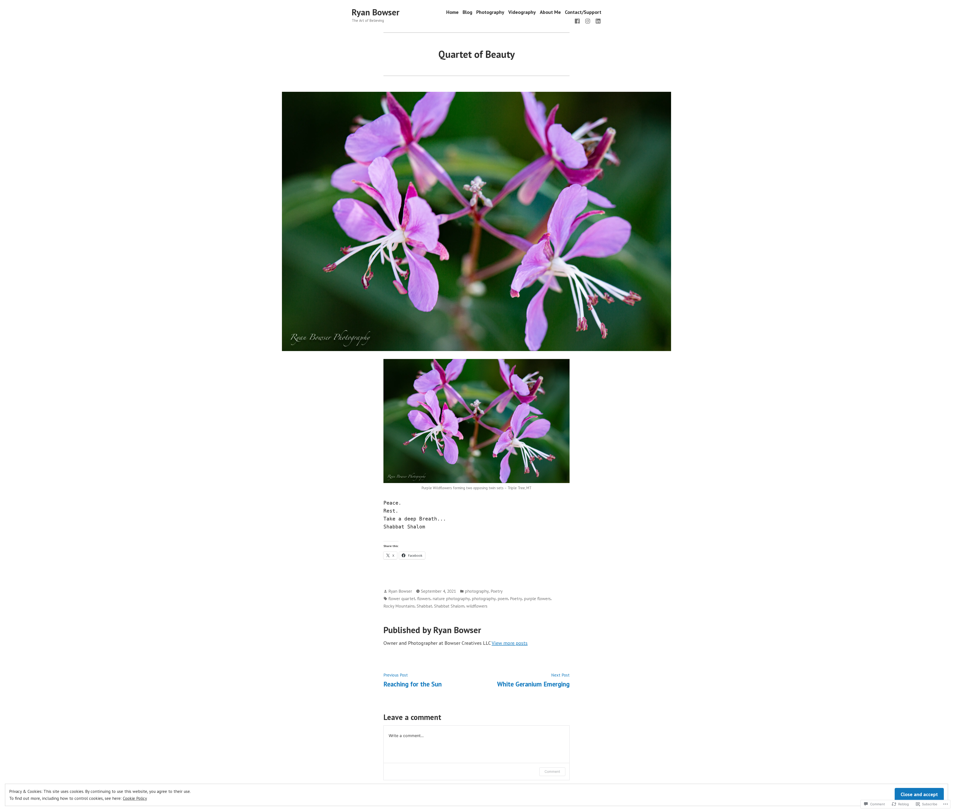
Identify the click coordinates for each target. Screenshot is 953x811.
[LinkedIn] (597, 21)
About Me (550, 12)
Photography (490, 12)
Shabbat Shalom (449, 606)
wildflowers (476, 606)
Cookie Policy (135, 798)
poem (503, 598)
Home (452, 12)
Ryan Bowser (375, 12)
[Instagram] (587, 21)
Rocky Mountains (399, 606)
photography (477, 591)
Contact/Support (583, 12)
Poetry (497, 591)
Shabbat (424, 606)
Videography (522, 12)
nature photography (451, 598)
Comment (552, 771)
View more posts (510, 643)
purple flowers (537, 598)
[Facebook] (578, 21)
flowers (424, 598)
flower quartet (401, 598)
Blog (467, 12)
